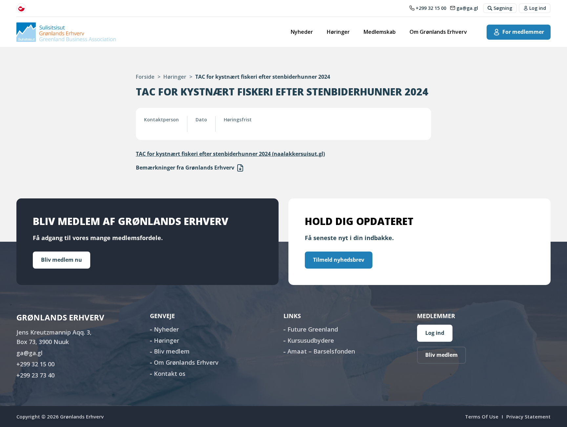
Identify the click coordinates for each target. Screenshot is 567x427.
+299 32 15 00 (35, 364)
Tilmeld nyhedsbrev (338, 259)
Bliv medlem (172, 351)
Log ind (434, 332)
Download (240, 168)
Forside (145, 76)
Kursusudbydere (310, 340)
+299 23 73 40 (35, 375)
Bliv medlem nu (61, 259)
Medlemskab (380, 31)
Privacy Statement (528, 416)
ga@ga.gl (29, 353)
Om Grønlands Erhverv (438, 31)
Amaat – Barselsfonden (321, 351)
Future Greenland (312, 329)
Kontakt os (169, 373)
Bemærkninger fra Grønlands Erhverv (185, 167)
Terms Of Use (481, 416)
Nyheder (302, 31)
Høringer (338, 31)
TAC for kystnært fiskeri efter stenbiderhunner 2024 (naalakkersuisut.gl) (230, 153)
